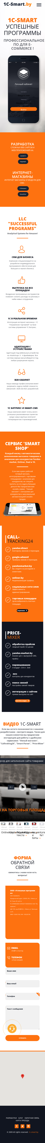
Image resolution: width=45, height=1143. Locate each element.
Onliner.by (3, 832)
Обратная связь (32, 1118)
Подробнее (21, 610)
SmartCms (23, 194)
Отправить (22, 1038)
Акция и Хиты (34, 835)
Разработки (11, 1118)
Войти (23, 109)
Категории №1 (42, 834)
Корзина (26, 832)
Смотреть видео (21, 701)
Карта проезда (22, 1120)
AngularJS (23, 161)
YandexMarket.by (11, 832)
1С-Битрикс (23, 188)
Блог (20, 1118)
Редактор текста (19, 834)
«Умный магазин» (3, 828)
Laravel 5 (23, 156)
